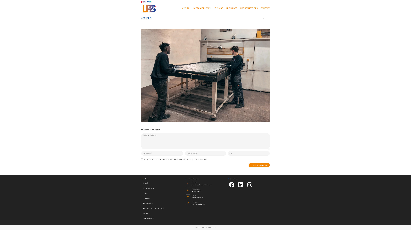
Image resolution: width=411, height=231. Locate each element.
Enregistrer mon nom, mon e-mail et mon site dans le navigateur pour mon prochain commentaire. (175, 159)
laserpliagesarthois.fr (198, 204)
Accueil (145, 183)
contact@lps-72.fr (197, 198)
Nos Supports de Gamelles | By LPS (154, 208)
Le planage (146, 198)
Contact (145, 213)
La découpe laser (148, 188)
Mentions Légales (148, 218)
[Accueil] (261, 18)
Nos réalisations (148, 203)
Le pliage (145, 193)
